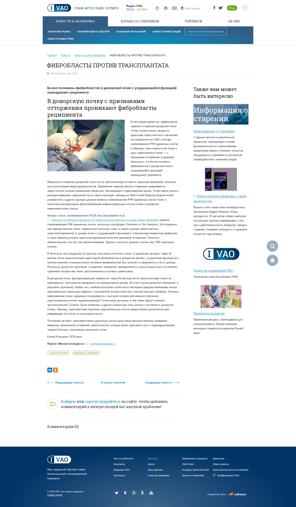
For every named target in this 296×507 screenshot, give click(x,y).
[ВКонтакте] (49, 370)
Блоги (151, 464)
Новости (152, 458)
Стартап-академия (158, 475)
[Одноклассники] (55, 370)
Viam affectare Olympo (96, 8)
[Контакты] (174, 8)
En (245, 7)
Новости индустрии (60, 39)
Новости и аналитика (75, 21)
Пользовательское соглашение (230, 469)
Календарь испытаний (131, 31)
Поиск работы (221, 464)
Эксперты (119, 475)
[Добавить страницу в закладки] (272, 260)
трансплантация (58, 352)
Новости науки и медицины (206, 31)
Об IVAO (234, 21)
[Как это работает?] (156, 8)
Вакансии (218, 458)
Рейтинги (193, 21)
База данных (155, 469)
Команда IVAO (122, 469)
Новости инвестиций (167, 31)
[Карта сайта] (164, 8)
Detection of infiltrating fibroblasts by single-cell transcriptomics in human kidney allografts (104, 220)
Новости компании (193, 475)
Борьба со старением (140, 21)
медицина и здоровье (86, 352)
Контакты (119, 464)
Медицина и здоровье (195, 458)
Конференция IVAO (228, 475)
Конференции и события (94, 31)
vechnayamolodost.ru (102, 343)
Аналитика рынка (59, 31)
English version (54, 495)
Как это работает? (124, 458)
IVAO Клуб (188, 464)
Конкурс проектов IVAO (195, 469)
